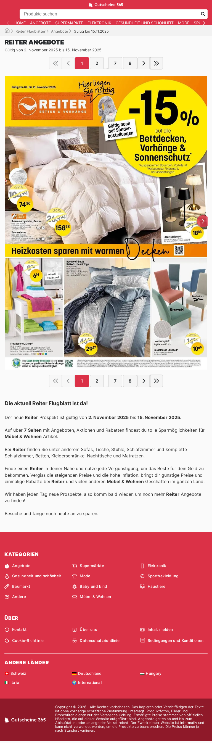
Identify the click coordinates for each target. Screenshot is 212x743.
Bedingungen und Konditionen (176, 640)
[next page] (143, 63)
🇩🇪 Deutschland (87, 673)
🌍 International (87, 682)
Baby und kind (93, 586)
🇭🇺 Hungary (151, 673)
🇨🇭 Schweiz (15, 673)
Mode (183, 23)
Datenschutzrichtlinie (100, 640)
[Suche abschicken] (203, 14)
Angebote (40, 23)
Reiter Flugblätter (30, 31)
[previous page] (68, 63)
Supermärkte (69, 23)
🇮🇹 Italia (12, 682)
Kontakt (19, 629)
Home (20, 23)
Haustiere (157, 586)
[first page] (55, 63)
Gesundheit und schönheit (145, 23)
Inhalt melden (160, 629)
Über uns (88, 629)
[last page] (156, 63)
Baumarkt (21, 586)
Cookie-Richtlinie (28, 640)
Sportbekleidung (163, 576)
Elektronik (99, 23)
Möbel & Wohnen (95, 596)
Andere (19, 596)
